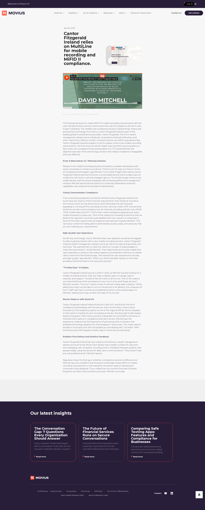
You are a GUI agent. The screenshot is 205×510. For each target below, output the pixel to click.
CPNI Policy (98, 491)
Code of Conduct (56, 491)
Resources (108, 13)
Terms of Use (85, 491)
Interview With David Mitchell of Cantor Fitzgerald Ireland (83, 114)
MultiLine (58, 13)
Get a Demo (194, 13)
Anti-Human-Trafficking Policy (117, 491)
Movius (65, 114)
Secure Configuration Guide (98, 495)
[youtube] (165, 493)
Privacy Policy (71, 491)
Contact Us (176, 13)
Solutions (73, 13)
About (121, 13)
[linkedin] (171, 493)
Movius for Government (141, 13)
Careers (157, 493)
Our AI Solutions (90, 13)
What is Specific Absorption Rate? (72, 495)
